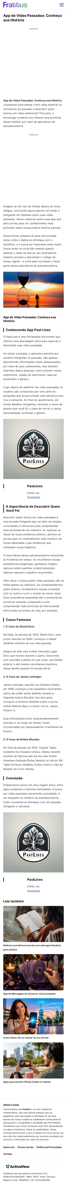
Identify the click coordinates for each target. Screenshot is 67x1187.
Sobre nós (9, 1147)
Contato (7, 1154)
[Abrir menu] (62, 4)
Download (33, 497)
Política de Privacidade (49, 1147)
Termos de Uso (25, 1147)
